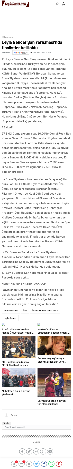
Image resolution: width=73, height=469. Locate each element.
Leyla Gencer (10, 318)
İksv (25, 310)
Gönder (6, 423)
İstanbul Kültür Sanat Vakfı (45, 310)
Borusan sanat (11, 310)
